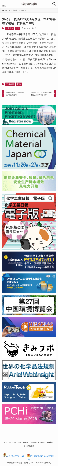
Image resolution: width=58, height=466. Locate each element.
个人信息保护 (29, 446)
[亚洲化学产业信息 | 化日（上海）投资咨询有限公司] (29, 4)
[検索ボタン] (54, 4)
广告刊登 (33, 442)
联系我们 (50, 442)
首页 (5, 442)
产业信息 (9, 28)
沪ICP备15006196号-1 (16, 456)
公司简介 (41, 442)
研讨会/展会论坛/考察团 (18, 442)
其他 (17, 28)
